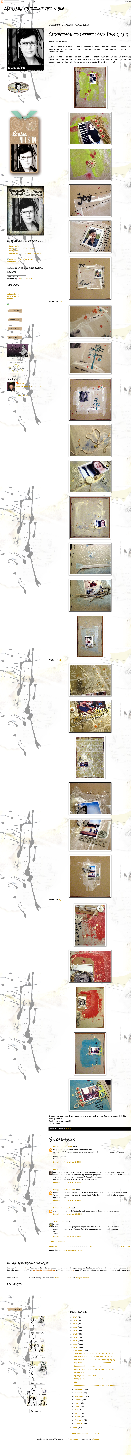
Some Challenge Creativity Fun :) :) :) (93, 1353)
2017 (75, 1324)
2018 (75, 1320)
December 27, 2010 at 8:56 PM (67, 1182)
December (79, 1351)
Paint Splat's (16, 246)
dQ (60, 660)
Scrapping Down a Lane (64, 1190)
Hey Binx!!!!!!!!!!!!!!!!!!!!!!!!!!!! (92, 1363)
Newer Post (54, 1246)
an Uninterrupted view (34, 8)
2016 (75, 1327)
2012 (75, 1341)
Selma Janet (59, 1221)
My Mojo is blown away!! (86, 1376)
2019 (75, 1317)
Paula (55, 1169)
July (77, 1403)
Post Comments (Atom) (73, 1250)
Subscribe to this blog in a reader (14, 296)
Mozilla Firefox (63, 1278)
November (79, 1390)
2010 (75, 1348)
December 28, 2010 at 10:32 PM (67, 1214)
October (79, 1393)
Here (27, 1268)
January (79, 1424)
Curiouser (74, 1439)
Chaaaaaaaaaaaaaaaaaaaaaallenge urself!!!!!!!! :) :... (101, 1385)
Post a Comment (58, 1242)
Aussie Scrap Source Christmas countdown (94, 1369)
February (79, 1420)
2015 (75, 1331)
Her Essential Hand (62, 1147)
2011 (75, 1344)
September (80, 1396)
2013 (75, 1337)
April (78, 1413)
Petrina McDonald (61, 1208)
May (77, 1410)
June (77, 1407)
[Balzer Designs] (26, 396)
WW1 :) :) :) (80, 1382)
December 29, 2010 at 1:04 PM (67, 1237)
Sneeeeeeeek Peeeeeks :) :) (87, 1366)
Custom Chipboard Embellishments (25, 254)
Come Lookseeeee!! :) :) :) (85, 1434)
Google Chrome (82, 1278)
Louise (21, 383)
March (78, 1417)
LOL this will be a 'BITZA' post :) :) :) (94, 1360)
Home (90, 1246)
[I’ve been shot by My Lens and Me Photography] (16, 372)
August (78, 1400)
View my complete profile (28, 386)
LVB (60, 302)
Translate (27, 279)
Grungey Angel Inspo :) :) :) (88, 1379)
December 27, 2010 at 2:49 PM (67, 1162)
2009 (75, 1428)
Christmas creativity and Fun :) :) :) (93, 1357)
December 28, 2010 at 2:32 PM (67, 1201)
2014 (75, 1334)
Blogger (95, 1439)
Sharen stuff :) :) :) (85, 1373)
